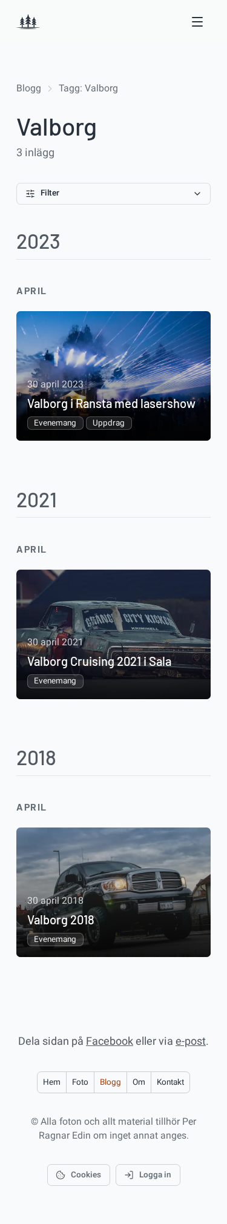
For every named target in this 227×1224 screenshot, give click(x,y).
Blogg (28, 89)
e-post (191, 1041)
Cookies (86, 1175)
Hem (52, 1082)
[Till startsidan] (28, 22)
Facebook (109, 1041)
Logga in (155, 1175)
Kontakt (170, 1082)
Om (139, 1082)
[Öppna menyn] (197, 21)
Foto (80, 1082)
